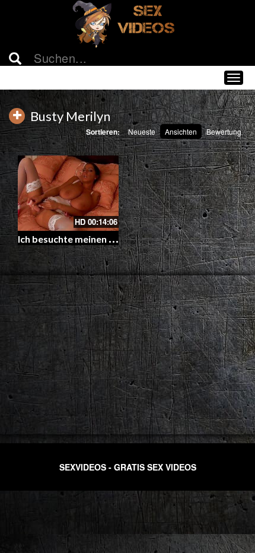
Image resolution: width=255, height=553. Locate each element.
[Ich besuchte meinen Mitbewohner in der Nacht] (68, 193)
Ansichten (181, 131)
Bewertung (223, 131)
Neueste (141, 131)
